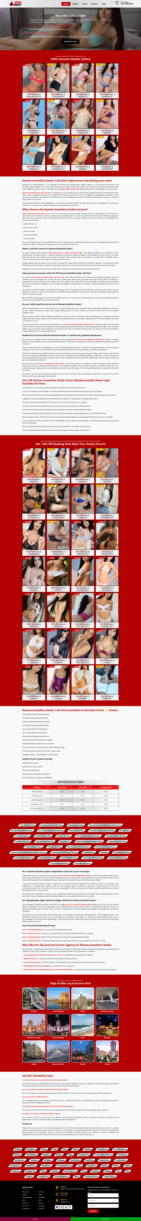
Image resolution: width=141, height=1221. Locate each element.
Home (66, 4)
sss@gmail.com (65, 1202)
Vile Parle (25, 1206)
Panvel (75, 1149)
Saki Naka (90, 1160)
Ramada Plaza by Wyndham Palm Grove (105, 825)
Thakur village (109, 1177)
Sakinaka (54, 1171)
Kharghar (46, 1155)
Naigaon (29, 1177)
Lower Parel (26, 1208)
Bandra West (15, 1166)
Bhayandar (91, 1166)
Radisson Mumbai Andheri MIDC (89, 841)
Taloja (70, 1155)
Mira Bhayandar (27, 1197)
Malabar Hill (30, 1171)
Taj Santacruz (64, 841)
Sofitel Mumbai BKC (43, 836)
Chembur (41, 1192)
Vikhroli (128, 1166)
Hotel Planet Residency (23, 858)
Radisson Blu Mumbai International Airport (28, 852)
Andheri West (120, 1160)
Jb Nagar (61, 1160)
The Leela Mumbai (27, 825)
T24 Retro (104, 852)
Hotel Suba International (93, 858)
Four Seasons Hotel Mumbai (78, 847)
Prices (84, 4)
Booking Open (70, 41)
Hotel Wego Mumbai (122, 852)
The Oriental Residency (59, 863)
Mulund (41, 1203)
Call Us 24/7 (64, 1195)
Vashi (54, 1149)
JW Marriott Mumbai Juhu (105, 847)
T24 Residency (88, 852)
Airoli (43, 1171)
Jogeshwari (30, 1149)
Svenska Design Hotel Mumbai (102, 830)
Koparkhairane (70, 1171)
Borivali (18, 1149)
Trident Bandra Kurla (33, 847)
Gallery (75, 4)
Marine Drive (83, 1155)
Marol (76, 1177)
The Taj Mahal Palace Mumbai (88, 836)
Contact (94, 4)
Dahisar (24, 1195)
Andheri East (104, 1160)
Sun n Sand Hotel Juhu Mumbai (50, 830)
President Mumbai (22, 841)
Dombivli (87, 1149)
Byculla (105, 1166)
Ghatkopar (42, 1197)
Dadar (40, 1195)
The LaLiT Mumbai (76, 830)
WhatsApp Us (106, 1219)
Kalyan (44, 1149)
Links (104, 4)
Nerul (65, 1149)
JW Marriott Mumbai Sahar (22, 830)
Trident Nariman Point (117, 841)
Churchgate (122, 1155)
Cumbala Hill (43, 1177)
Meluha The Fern (63, 836)
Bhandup (95, 1171)
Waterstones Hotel (75, 825)
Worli (24, 1200)
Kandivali (41, 1208)
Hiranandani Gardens (103, 1155)
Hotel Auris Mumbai (47, 858)
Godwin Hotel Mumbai (118, 858)
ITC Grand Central (22, 836)
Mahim (116, 1166)
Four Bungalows (120, 1149)
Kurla (40, 1200)
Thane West (46, 1166)
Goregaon (42, 1206)
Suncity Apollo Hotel (69, 858)
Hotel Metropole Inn (82, 863)
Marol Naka (75, 1160)
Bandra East (31, 1166)
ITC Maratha (125, 830)
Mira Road (25, 1192)
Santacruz (25, 1203)
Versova (17, 1155)
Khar (118, 1171)
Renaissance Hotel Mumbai (51, 825)
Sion (127, 1171)
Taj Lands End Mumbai (45, 841)
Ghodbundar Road (64, 1166)
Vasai (79, 1166)
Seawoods (16, 1171)
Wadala (108, 1171)
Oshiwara (34, 1160)
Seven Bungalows (61, 1177)
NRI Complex (31, 1155)
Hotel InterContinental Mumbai (64, 852)
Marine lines (20, 1160)
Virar (84, 1171)
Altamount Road (91, 1177)
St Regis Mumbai (54, 847)
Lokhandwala (102, 1149)
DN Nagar (48, 1160)
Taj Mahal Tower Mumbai (116, 836)
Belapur (59, 1155)
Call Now (35, 1219)
